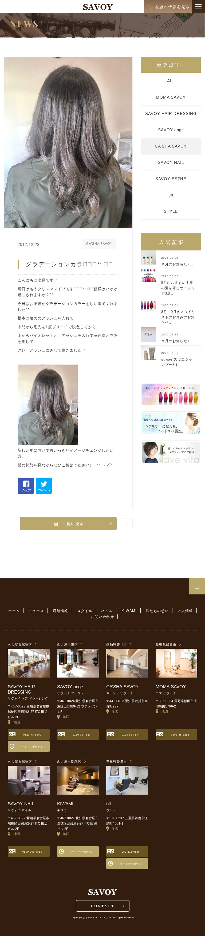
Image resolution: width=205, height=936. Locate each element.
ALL (171, 81)
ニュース (36, 611)
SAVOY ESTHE (170, 178)
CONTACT (103, 905)
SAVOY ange (171, 129)
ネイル (107, 611)
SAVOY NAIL (171, 162)
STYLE (171, 211)
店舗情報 (60, 611)
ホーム (14, 611)
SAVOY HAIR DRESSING (171, 113)
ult (170, 195)
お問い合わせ (102, 617)
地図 (15, 722)
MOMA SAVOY (171, 97)
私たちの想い (157, 611)
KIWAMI (129, 611)
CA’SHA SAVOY (171, 146)
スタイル (85, 611)
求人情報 (185, 611)
